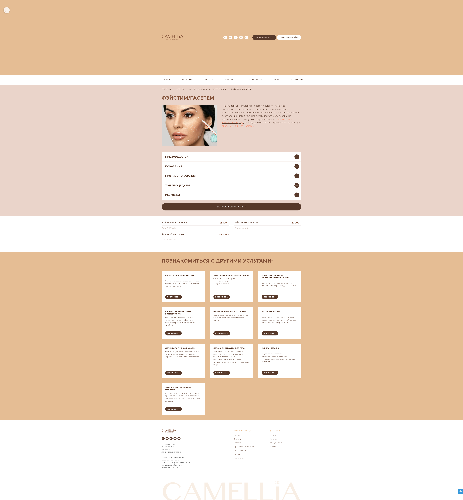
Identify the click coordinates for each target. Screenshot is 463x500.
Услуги (273, 435)
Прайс (273, 447)
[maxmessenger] (246, 37)
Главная (237, 435)
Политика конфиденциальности (176, 462)
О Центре (238, 439)
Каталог (273, 439)
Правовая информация (244, 447)
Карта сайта (239, 458)
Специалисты (276, 443)
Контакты (238, 443)
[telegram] (230, 37)
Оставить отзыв (240, 450)
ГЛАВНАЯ (166, 89)
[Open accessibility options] (460, 491)
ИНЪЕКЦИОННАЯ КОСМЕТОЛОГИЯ (207, 89)
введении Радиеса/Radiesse (238, 126)
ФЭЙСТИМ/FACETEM (241, 89)
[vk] (236, 37)
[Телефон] (225, 37)
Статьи (237, 454)
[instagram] (241, 37)
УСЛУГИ (180, 89)
